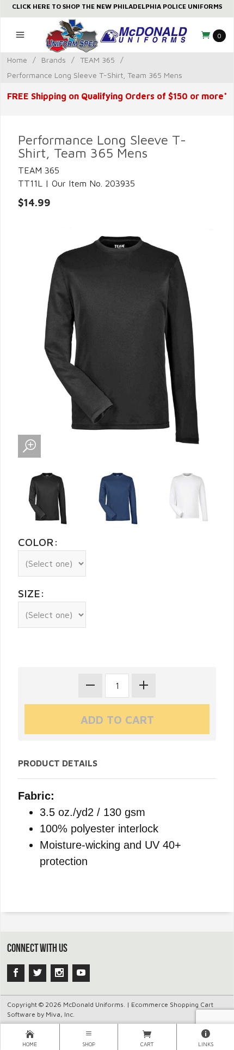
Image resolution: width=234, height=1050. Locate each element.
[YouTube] (81, 973)
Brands (53, 59)
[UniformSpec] (117, 35)
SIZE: (31, 593)
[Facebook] (15, 973)
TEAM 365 (97, 59)
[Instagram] (59, 973)
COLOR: (38, 542)
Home (17, 59)
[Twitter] (37, 973)
